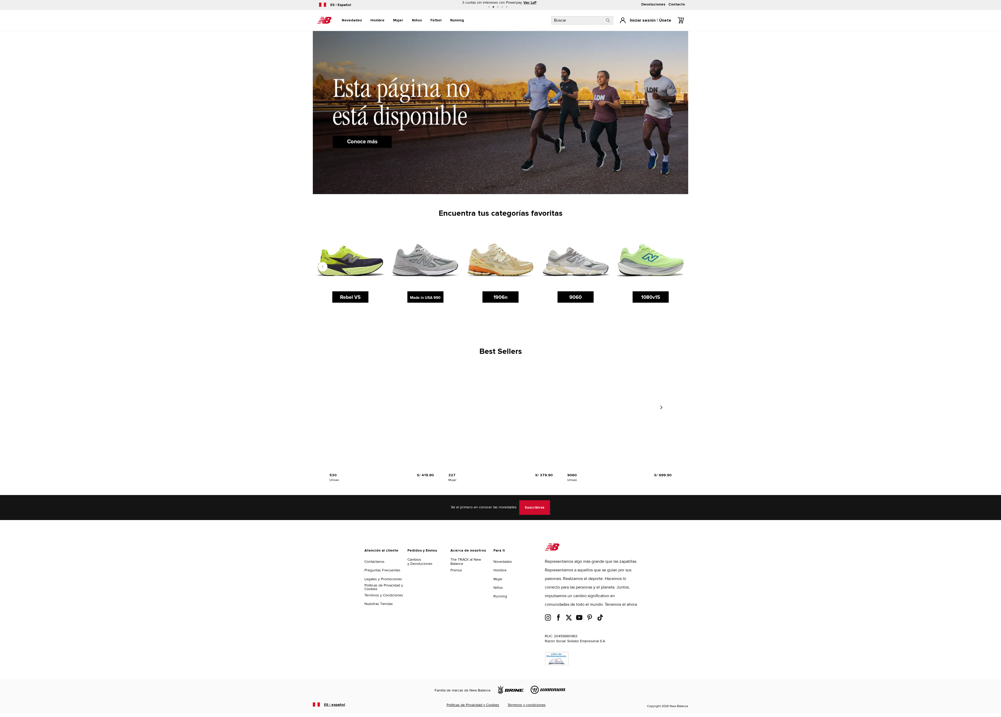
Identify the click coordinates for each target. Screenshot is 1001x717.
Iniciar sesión (643, 20)
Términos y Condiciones (383, 595)
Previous (322, 266)
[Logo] (552, 549)
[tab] (351, 20)
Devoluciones (653, 4)
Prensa (456, 570)
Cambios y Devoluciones (419, 561)
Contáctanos (374, 561)
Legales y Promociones (383, 579)
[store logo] (324, 20)
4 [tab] (502, 7)
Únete (665, 20)
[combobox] (582, 20)
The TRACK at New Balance (465, 561)
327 (451, 475)
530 (333, 475)
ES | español (334, 705)
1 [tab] (489, 7)
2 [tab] (493, 7)
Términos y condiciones (527, 705)
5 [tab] (506, 7)
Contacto (676, 4)
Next (661, 407)
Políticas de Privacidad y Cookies (383, 587)
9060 (572, 475)
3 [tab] (497, 7)
